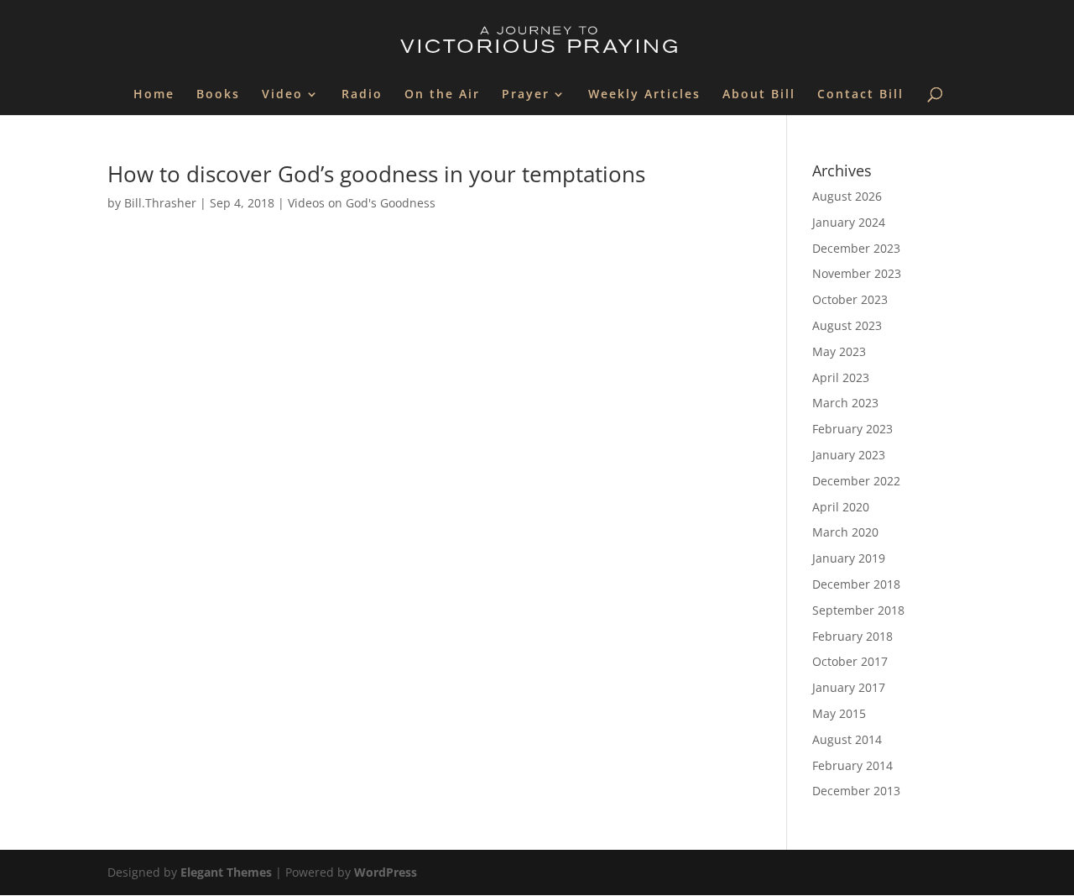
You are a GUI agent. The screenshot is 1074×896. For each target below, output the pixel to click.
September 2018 (858, 610)
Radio (362, 95)
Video (282, 95)
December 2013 (856, 791)
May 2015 (839, 713)
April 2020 (840, 507)
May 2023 (839, 351)
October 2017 (850, 661)
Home (154, 95)
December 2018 (856, 584)
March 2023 (845, 403)
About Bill (758, 95)
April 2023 (840, 377)
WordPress (385, 872)
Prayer (526, 95)
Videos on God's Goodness (361, 203)
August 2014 (847, 739)
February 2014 (852, 765)
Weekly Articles (644, 95)
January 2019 (848, 558)
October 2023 (850, 299)
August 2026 (847, 196)
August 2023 (847, 325)
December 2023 (856, 248)
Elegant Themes (226, 872)
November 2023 (856, 273)
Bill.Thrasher (160, 203)
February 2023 (852, 429)
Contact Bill (860, 95)
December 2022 (856, 481)
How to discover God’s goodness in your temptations (376, 174)
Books (218, 95)
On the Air (442, 95)
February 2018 (852, 636)
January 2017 (848, 687)
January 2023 (848, 455)
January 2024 (848, 222)
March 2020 (845, 532)
